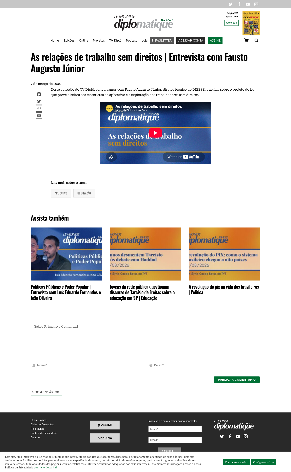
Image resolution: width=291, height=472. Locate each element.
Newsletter (162, 40)
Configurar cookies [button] (263, 462)
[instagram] (256, 3)
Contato (35, 437)
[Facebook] (41, 94)
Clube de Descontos (42, 424)
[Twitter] (41, 101)
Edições (69, 40)
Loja (144, 40)
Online (83, 40)
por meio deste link (46, 467)
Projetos (99, 40)
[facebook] (239, 3)
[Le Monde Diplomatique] (143, 30)
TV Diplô (115, 40)
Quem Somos (39, 420)
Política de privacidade (44, 433)
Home (54, 40)
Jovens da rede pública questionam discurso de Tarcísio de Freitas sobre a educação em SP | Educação (142, 292)
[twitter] (231, 3)
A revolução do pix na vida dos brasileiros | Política (224, 289)
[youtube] (248, 3)
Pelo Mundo (37, 428)
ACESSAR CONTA (190, 40)
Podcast (131, 40)
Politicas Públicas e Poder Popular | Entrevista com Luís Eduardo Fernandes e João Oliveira (66, 292)
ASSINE (215, 40)
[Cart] (246, 40)
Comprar (231, 23)
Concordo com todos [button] (236, 462)
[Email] (41, 115)
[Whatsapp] (41, 108)
